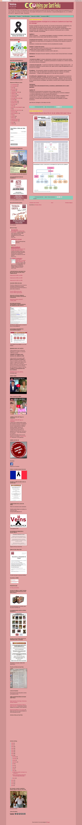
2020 (12, 751)
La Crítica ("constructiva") (16, 258)
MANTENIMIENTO (15, 113)
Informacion (13, 111)
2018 (12, 755)
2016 (12, 782)
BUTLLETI (13, 89)
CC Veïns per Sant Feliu (14, 587)
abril (13, 768)
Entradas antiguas (68, 202)
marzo (13, 770)
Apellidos (12, 140)
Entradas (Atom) (38, 204)
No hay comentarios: (51, 106)
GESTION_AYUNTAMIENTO (17, 107)
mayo (13, 767)
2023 (12, 746)
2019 (12, 753)
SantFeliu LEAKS (14, 119)
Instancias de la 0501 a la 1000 (16, 277)
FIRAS (12, 105)
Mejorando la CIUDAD (35, 16)
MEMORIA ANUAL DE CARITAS (16, 371)
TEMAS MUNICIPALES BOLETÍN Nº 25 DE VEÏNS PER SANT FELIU (50, 113)
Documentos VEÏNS (45, 16)
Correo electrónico (14, 132)
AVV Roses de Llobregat (16, 239)
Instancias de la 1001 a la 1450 (16, 280)
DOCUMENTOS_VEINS (16, 98)
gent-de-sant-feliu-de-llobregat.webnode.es (15, 247)
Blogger (48, 822)
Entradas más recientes (34, 202)
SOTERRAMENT (14, 120)
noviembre (14, 758)
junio (13, 765)
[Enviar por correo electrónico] (56, 107)
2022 (12, 748)
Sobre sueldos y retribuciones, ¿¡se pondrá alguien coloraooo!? (20, 260)
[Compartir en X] (59, 107)
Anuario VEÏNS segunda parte (16, 292)
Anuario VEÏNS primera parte (16, 291)
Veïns (12, 122)
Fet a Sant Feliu (14, 229)
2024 (12, 744)
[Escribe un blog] (58, 107)
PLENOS (13, 116)
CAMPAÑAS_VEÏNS (15, 92)
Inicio (52, 202)
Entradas (13, 580)
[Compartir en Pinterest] (61, 107)
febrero (13, 778)
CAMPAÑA (13, 90)
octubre (14, 760)
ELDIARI (35, 198)
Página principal (12, 16)
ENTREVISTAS (14, 102)
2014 (12, 785)
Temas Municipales (26, 16)
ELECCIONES (14, 101)
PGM (12, 114)
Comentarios (14, 582)
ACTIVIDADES (14, 84)
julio (13, 763)
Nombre (12, 136)
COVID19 (13, 96)
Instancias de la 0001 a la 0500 (16, 275)
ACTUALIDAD (14, 86)
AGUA (12, 87)
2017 (12, 780)
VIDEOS (13, 123)
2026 (12, 743)
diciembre (14, 756)
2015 (12, 783)
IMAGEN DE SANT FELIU (16, 110)
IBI (11, 108)
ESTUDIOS (13, 104)
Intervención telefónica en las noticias (17, 709)
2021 (12, 750)
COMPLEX (13, 93)
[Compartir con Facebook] (60, 107)
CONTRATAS (14, 95)
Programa (19, 16)
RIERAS (13, 117)
